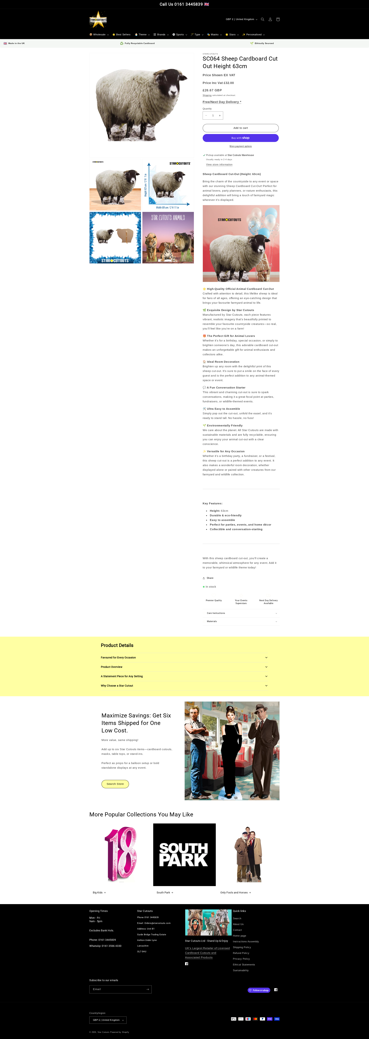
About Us (238, 924)
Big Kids (98, 892)
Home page (239, 935)
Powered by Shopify (119, 1032)
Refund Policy (241, 953)
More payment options (241, 146)
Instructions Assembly (246, 941)
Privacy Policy (241, 958)
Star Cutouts (104, 1032)
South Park (163, 892)
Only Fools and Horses (234, 892)
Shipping (207, 95)
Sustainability (241, 970)
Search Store (115, 783)
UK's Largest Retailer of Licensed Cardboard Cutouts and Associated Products (207, 953)
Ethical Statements (244, 964)
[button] (98, 34)
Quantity (207, 108)
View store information (219, 164)
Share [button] (210, 578)
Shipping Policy (242, 947)
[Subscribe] (147, 989)
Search (237, 918)
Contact (237, 930)
